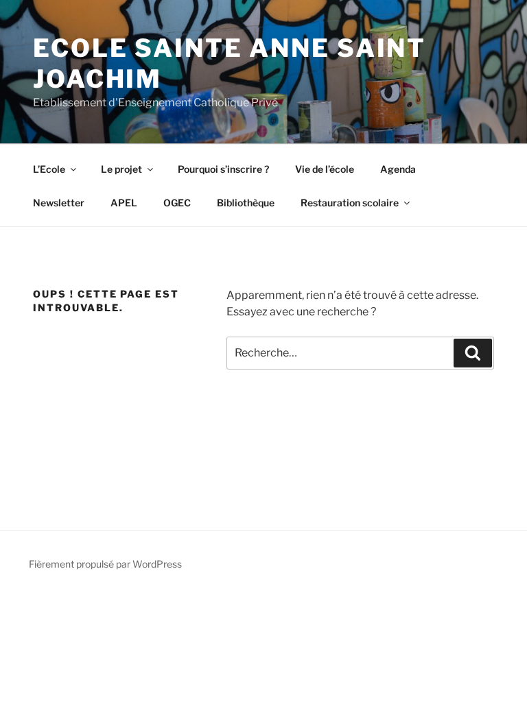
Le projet (121, 169)
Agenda (398, 169)
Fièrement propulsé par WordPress (105, 564)
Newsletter (58, 202)
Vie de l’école (324, 169)
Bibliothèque (245, 202)
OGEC (177, 202)
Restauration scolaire (350, 202)
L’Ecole (49, 169)
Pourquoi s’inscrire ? (223, 169)
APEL (123, 202)
